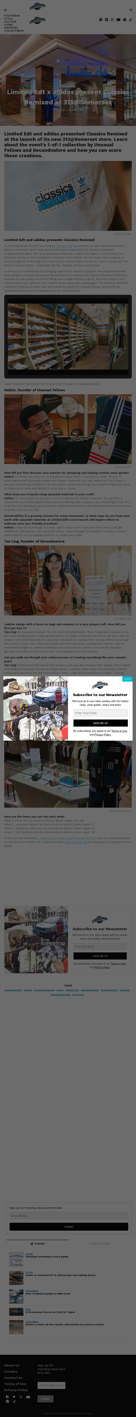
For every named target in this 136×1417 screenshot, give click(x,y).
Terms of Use (119, 731)
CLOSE (127, 679)
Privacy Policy (102, 734)
